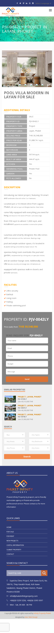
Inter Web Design (31, 617)
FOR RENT (10, 536)
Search (27, 456)
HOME (9, 527)
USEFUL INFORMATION (15, 545)
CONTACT (10, 554)
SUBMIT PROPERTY (14, 549)
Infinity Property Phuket (42, 613)
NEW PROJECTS (12, 540)
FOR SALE (10, 531)
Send (27, 379)
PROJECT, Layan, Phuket (29, 396)
